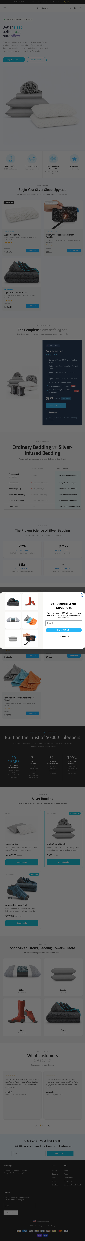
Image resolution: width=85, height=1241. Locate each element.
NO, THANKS (64, 636)
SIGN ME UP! (63, 630)
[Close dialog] (82, 595)
